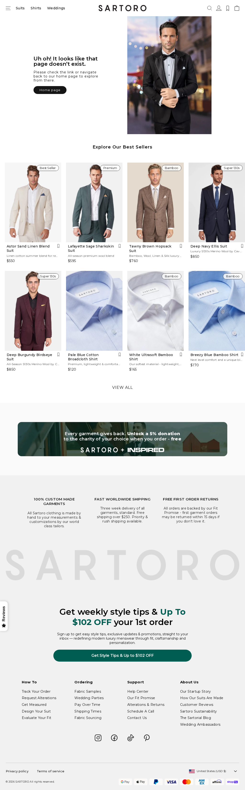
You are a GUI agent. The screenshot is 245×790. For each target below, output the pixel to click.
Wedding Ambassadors (200, 724)
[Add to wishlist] (58, 246)
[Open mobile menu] (8, 8)
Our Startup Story (195, 691)
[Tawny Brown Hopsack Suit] (155, 202)
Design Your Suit (36, 711)
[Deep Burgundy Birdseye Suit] (33, 311)
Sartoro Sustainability (198, 711)
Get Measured (34, 704)
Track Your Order (36, 691)
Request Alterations (39, 698)
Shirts (36, 8)
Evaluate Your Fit (36, 718)
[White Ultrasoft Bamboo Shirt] (155, 311)
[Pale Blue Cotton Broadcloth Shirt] (94, 311)
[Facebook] (114, 738)
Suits (20, 8)
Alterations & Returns (145, 704)
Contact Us (137, 718)
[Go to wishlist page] (227, 8)
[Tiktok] (130, 738)
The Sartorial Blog (195, 718)
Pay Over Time (87, 704)
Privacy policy (17, 771)
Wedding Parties (89, 698)
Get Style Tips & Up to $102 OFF (122, 655)
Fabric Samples (87, 691)
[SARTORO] (122, 8)
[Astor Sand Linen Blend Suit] (33, 202)
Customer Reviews (196, 704)
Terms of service (51, 771)
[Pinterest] (147, 738)
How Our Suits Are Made (201, 698)
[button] (209, 8)
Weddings (56, 8)
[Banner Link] (123, 439)
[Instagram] (98, 738)
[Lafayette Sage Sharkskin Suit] (94, 202)
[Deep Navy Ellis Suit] (217, 202)
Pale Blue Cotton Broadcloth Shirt (83, 357)
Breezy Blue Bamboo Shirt (214, 355)
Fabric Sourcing (87, 718)
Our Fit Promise (141, 698)
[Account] (218, 8)
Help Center (138, 691)
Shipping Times (87, 711)
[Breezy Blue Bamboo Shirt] (217, 311)
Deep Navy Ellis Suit (208, 246)
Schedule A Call (140, 711)
